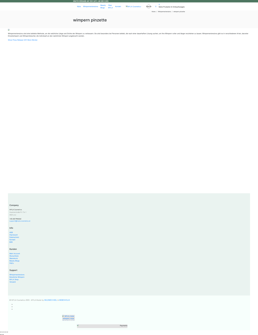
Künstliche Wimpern (16, 277)
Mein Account (14, 254)
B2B (10, 242)
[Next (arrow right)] (3, 334)
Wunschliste (14, 256)
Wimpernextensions (16, 275)
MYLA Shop (14, 279)
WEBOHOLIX (64, 300)
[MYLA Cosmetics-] (133, 6)
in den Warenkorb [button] (14, 159)
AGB (11, 232)
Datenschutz (14, 237)
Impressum (13, 235)
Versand (39, 182)
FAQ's (11, 263)
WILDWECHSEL (50, 300)
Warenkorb (13, 258)
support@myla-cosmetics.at (19, 221)
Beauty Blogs (14, 261)
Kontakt (12, 240)
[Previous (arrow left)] (1, 334)
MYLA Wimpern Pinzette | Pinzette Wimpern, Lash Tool (37, 169)
